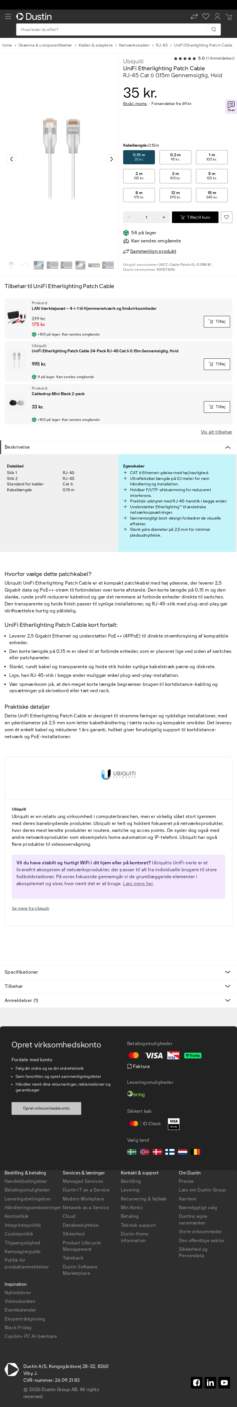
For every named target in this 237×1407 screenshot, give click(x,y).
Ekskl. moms (135, 104)
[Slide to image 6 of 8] (80, 265)
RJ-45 (162, 45)
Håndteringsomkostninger (33, 1207)
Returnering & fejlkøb (144, 1199)
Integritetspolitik (23, 1225)
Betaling (130, 1216)
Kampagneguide (23, 1251)
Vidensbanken (20, 1301)
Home (6, 45)
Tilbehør (14, 986)
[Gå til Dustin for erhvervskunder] (35, 16)
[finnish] (170, 1152)
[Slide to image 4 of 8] (52, 265)
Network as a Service (86, 1207)
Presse (186, 1181)
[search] (213, 29)
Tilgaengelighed (22, 1243)
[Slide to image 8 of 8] (108, 265)
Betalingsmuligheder (27, 1190)
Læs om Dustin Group (202, 1190)
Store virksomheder (200, 1231)
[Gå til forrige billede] (11, 159)
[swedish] (131, 1152)
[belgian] (195, 1152)
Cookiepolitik (19, 1234)
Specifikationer (21, 972)
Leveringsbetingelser (28, 1199)
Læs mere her (138, 883)
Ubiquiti (133, 61)
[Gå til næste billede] (111, 159)
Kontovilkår (17, 1216)
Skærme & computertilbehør (45, 45)
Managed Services (83, 1181)
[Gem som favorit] (226, 217)
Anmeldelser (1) (21, 1000)
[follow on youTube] (224, 1382)
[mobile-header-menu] (8, 16)
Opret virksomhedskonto (46, 1108)
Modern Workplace (83, 1199)
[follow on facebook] (196, 1382)
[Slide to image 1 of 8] (11, 265)
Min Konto (131, 1207)
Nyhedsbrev (18, 1292)
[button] (194, 16)
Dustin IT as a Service (86, 1190)
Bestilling (131, 1181)
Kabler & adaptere (96, 45)
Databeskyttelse (81, 1225)
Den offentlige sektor (202, 1240)
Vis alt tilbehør (216, 432)
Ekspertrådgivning (25, 1319)
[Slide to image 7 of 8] (94, 265)
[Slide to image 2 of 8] (25, 265)
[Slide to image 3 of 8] (39, 265)
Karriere (188, 1199)
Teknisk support (138, 1225)
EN (18, 1097)
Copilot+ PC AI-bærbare (31, 1336)
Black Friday (18, 1327)
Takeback (73, 1258)
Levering (130, 1190)
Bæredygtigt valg (198, 1207)
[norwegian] (144, 1152)
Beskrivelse (17, 447)
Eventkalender (20, 1310)
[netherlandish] (182, 1152)
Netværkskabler (134, 45)
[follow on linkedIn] (210, 1382)
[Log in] (217, 16)
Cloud (69, 1216)
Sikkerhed (74, 1234)
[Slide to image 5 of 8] (66, 265)
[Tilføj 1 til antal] (164, 217)
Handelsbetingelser (26, 1181)
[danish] (157, 1152)
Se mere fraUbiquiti (30, 908)
